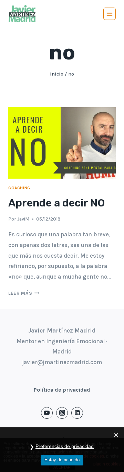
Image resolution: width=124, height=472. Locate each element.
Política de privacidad (62, 389)
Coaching (19, 188)
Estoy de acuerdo (62, 459)
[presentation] (62, 143)
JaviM (23, 219)
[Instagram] (62, 413)
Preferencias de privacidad (64, 446)
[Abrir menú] (109, 14)
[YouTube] (47, 413)
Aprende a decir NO (56, 203)
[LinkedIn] (77, 413)
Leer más (23, 293)
